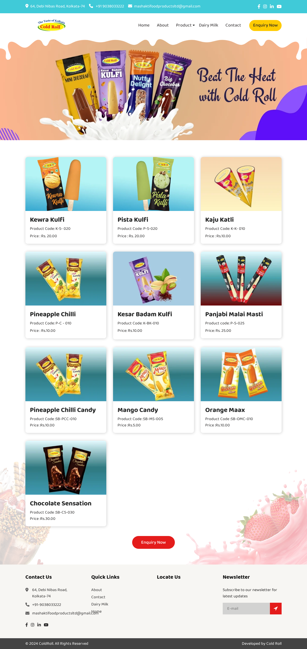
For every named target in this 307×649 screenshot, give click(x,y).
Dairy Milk (208, 25)
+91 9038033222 (109, 6)
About (163, 25)
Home (144, 25)
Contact (233, 25)
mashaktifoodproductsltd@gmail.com (167, 6)
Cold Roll (274, 643)
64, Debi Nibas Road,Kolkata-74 (49, 593)
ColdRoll (46, 643)
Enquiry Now (265, 25)
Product (184, 25)
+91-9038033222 (46, 605)
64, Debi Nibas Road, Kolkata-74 (57, 6)
